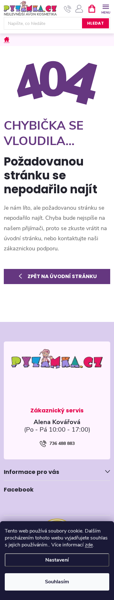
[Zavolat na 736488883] (68, 9)
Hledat (95, 23)
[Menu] (105, 8)
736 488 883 (62, 443)
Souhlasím (57, 581)
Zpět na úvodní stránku (62, 276)
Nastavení (57, 559)
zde (89, 544)
